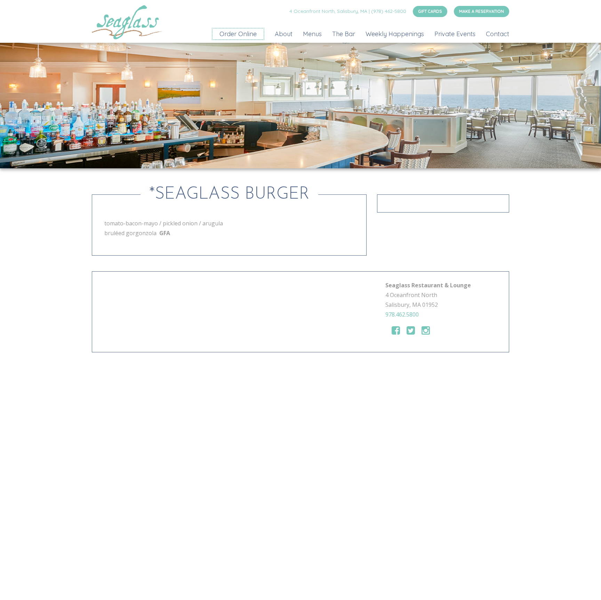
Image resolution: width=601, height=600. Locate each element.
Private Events (454, 34)
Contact (497, 34)
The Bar (343, 34)
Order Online (238, 34)
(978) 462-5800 (388, 11)
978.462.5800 (402, 314)
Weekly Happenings (395, 34)
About (284, 34)
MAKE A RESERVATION (481, 11)
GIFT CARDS (430, 11)
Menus (312, 34)
